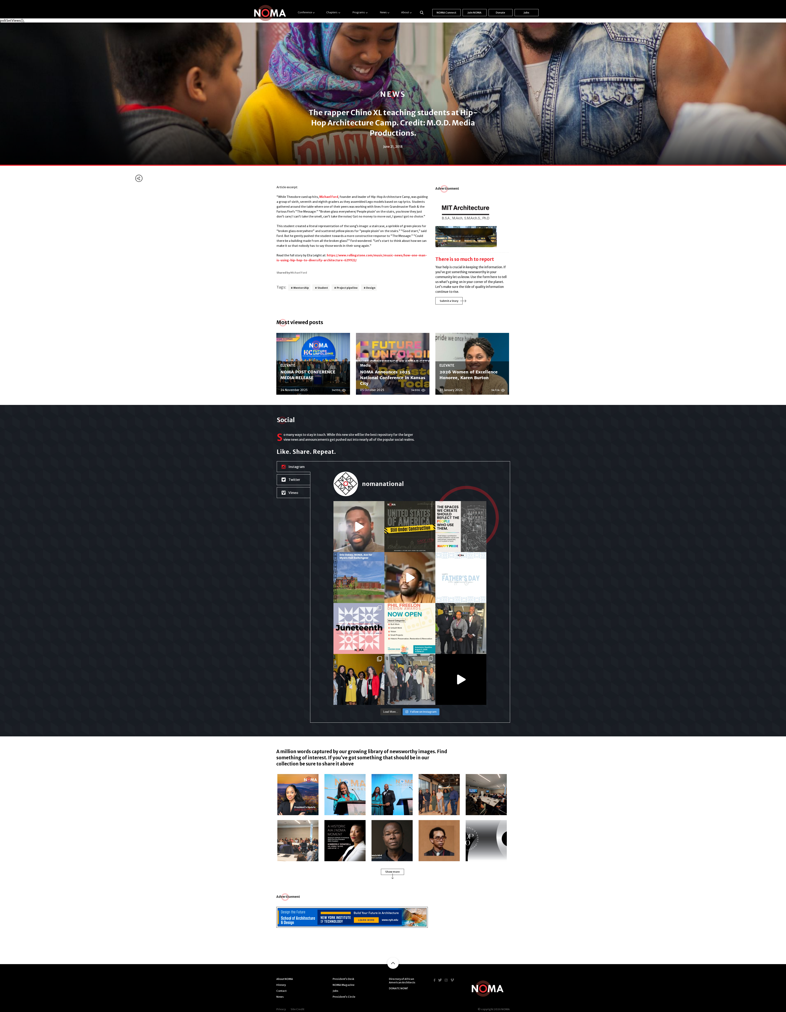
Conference (305, 12)
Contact (281, 991)
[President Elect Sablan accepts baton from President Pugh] (392, 794)
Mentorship (301, 287)
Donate (500, 12)
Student (322, 287)
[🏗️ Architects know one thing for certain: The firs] (409, 526)
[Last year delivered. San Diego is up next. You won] (460, 679)
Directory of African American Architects (402, 980)
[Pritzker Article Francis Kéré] (392, 840)
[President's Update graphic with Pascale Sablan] (297, 794)
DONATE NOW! (398, 988)
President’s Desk (343, 979)
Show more (392, 871)
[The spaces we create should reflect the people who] (460, 526)
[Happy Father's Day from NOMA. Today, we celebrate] (460, 577)
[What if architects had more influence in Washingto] (409, 577)
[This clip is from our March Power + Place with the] (358, 526)
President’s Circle (344, 996)
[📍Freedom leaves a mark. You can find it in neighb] (358, 628)
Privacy (281, 1009)
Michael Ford (328, 197)
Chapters (331, 12)
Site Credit (297, 1009)
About (405, 12)
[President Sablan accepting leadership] (345, 794)
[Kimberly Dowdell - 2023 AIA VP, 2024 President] (345, 840)
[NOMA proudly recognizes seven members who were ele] (460, 628)
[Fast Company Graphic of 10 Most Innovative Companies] (486, 840)
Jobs (526, 12)
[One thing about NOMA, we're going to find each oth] (358, 679)
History (281, 985)
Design (370, 287)
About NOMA (284, 979)
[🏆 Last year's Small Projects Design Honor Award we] (358, 577)
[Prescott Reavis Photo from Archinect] (439, 840)
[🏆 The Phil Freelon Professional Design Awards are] (409, 628)
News (383, 12)
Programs (358, 12)
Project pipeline (347, 287)
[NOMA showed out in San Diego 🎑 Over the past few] (409, 679)
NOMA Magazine (344, 985)
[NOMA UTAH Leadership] (439, 794)
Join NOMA (474, 12)
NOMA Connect (446, 12)
